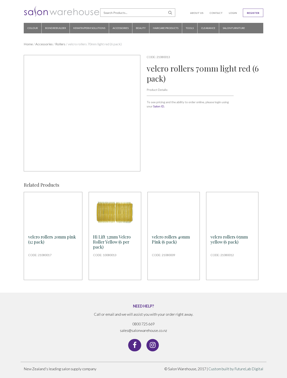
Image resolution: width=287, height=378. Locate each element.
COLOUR (32, 28)
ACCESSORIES (121, 28)
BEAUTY (141, 28)
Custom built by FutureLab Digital (235, 368)
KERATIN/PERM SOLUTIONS (89, 28)
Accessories (44, 44)
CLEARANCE (208, 28)
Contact (216, 12)
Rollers (60, 44)
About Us (196, 12)
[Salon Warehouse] (62, 13)
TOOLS (190, 28)
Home (28, 44)
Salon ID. (159, 106)
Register (253, 12)
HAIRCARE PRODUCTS (165, 28)
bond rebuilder (55, 28)
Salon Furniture (234, 28)
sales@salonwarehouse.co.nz (143, 330)
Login (233, 12)
